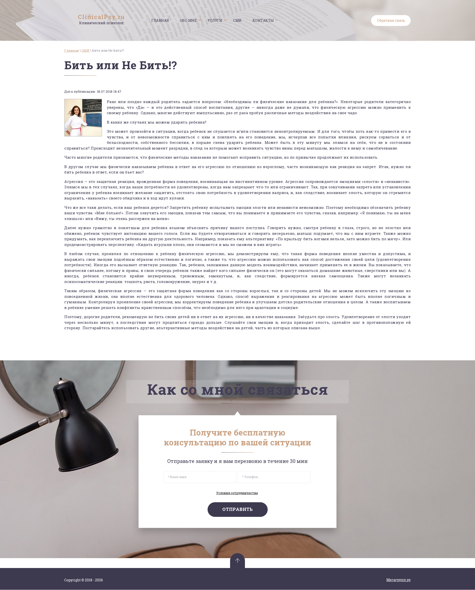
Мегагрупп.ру (398, 579)
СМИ (86, 50)
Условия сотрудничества (237, 493)
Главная (71, 50)
